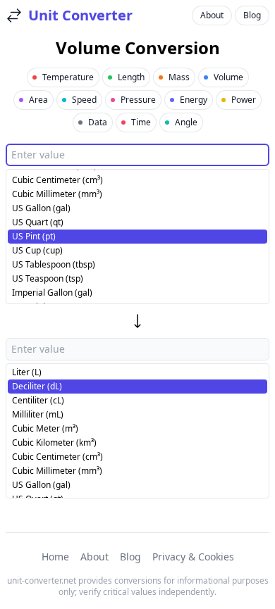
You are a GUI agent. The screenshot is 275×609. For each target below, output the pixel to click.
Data (97, 122)
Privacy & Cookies (193, 556)
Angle (186, 122)
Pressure (138, 100)
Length (131, 77)
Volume (228, 77)
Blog (252, 15)
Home (55, 556)
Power (243, 100)
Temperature (68, 77)
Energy (193, 100)
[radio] (137, 180)
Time (141, 122)
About (212, 15)
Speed (84, 100)
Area (38, 100)
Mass (179, 77)
